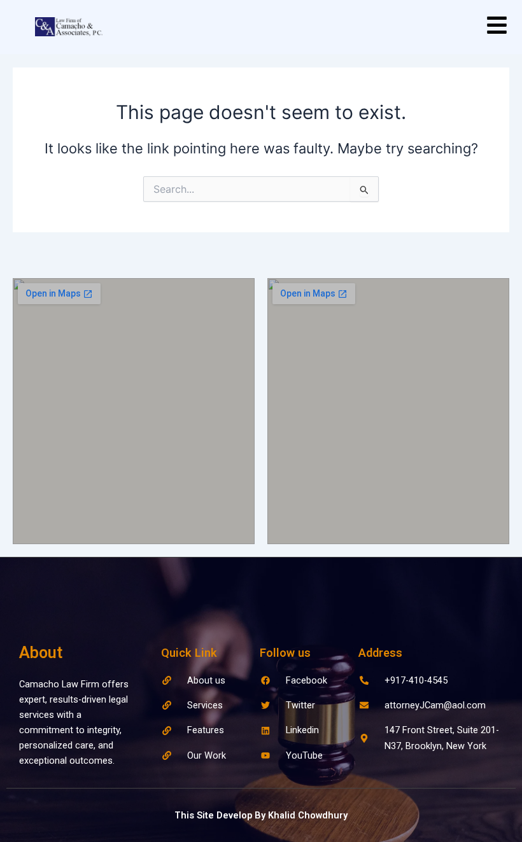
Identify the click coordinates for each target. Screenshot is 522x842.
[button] (497, 27)
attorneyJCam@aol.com (435, 705)
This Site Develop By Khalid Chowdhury (261, 815)
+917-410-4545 (416, 680)
